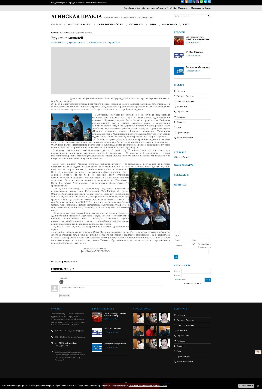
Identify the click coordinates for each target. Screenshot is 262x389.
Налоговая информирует (196, 8)
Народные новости (76, 3)
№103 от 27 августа (171, 8)
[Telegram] (209, 1)
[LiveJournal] (194, 1)
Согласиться (246, 386)
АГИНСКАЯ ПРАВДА (76, 16)
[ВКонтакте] (182, 1)
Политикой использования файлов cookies (148, 385)
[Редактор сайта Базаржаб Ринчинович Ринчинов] (138, 330)
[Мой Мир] (190, 1)
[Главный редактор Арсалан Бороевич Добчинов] (164, 330)
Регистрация (61, 3)
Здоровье (181, 122)
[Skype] (205, 1)
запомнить (181, 280)
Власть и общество (185, 96)
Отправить (64, 296)
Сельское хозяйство (185, 101)
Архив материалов (185, 138)
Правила (89, 3)
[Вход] (61, 282)
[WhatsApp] (201, 1)
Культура (181, 117)
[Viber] (197, 1)
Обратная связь (100, 3)
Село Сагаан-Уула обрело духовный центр (137, 8)
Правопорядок (183, 132)
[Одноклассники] (186, 1)
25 (73, 33)
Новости (181, 91)
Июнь (67, 33)
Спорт (179, 127)
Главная (54, 33)
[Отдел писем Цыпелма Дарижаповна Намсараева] (164, 317)
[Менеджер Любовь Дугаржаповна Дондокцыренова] (151, 317)
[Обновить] (210, 232)
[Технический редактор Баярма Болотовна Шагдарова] (138, 317)
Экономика (182, 106)
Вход (53, 3)
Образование (114, 42)
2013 (62, 33)
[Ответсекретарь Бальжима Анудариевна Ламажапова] (151, 330)
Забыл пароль (188, 283)
